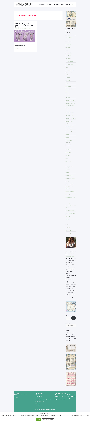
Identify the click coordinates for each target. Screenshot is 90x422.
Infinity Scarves (69, 167)
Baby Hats (68, 58)
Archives (68, 323)
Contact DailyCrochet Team (41, 398)
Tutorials (68, 227)
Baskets (67, 67)
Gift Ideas (68, 155)
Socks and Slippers (70, 213)
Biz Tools (56, 4)
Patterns (68, 194)
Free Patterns (69, 149)
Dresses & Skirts (69, 131)
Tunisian (68, 224)
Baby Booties (69, 55)
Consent (38, 419)
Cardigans (68, 86)
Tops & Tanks (69, 222)
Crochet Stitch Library (71, 118)
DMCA (36, 394)
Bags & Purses (69, 64)
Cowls (67, 94)
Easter (67, 134)
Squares (68, 216)
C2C (67, 83)
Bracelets (68, 80)
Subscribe (68, 4)
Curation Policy (38, 396)
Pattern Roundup (70, 191)
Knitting (67, 181)
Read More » (18, 49)
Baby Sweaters (69, 61)
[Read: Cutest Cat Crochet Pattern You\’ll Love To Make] (24, 35)
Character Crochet (70, 89)
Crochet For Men (70, 112)
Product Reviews (70, 200)
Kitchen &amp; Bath (70, 178)
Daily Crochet (24, 4)
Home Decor (69, 161)
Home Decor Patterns (71, 164)
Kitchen (67, 172)
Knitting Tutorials (70, 184)
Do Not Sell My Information (48, 419)
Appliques (68, 47)
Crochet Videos (69, 129)
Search (67, 315)
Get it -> (69, 37)
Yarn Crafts (68, 233)
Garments (68, 152)
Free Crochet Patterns (45, 4)
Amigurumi (17, 28)
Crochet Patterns (70, 115)
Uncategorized (69, 230)
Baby (21, 28)
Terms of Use (38, 405)
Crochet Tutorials (70, 126)
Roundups (68, 203)
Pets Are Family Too (70, 197)
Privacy (36, 403)
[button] (72, 4)
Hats (67, 158)
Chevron (68, 92)
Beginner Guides (70, 70)
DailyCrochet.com (70, 256)
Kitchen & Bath (69, 175)
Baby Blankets (69, 53)
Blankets (68, 77)
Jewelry (67, 169)
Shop (62, 4)
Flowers (67, 137)
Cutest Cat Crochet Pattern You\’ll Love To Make (24, 25)
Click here (57, 399)
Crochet (68, 97)
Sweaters (68, 219)
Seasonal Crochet (70, 210)
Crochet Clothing (70, 100)
